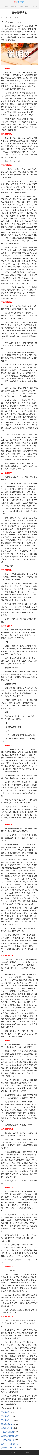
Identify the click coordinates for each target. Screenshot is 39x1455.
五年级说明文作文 (7, 1420)
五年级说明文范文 (7, 1428)
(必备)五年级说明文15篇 (9, 1444)
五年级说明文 (6, 1412)
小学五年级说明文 (7, 1432)
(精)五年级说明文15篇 (9, 1448)
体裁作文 (21, 6)
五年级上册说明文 (7, 1424)
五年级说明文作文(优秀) (9, 1436)
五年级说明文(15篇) (8, 1440)
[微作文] (19, 2)
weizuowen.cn (22, 1452)
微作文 (13, 6)
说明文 (28, 6)
